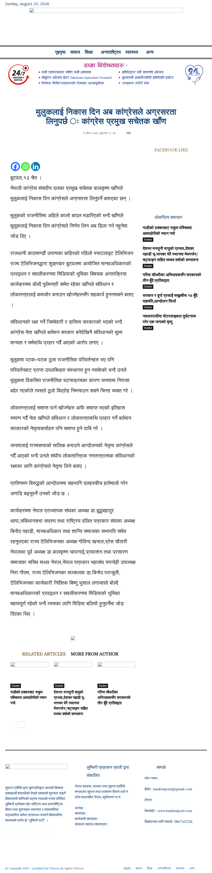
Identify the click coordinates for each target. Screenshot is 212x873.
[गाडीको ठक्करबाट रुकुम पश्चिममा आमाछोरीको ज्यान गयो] (29, 675)
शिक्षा (89, 52)
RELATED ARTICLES (44, 654)
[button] (200, 52)
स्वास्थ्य (131, 52)
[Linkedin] (35, 161)
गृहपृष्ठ (60, 52)
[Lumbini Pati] (106, 27)
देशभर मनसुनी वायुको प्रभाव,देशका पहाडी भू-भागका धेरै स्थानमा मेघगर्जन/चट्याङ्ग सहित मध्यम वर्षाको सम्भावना (71, 703)
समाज (75, 52)
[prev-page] (13, 724)
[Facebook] (177, 3)
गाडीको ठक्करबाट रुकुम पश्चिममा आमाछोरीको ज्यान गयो (28, 698)
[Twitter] (194, 3)
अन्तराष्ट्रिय (111, 52)
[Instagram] (186, 3)
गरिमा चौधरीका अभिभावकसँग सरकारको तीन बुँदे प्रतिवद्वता (113, 698)
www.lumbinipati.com (175, 810)
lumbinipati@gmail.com (172, 788)
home (15, 685)
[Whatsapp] (25, 161)
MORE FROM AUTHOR (94, 654)
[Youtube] (203, 3)
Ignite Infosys (74, 868)
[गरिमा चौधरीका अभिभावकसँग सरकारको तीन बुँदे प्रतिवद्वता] (116, 675)
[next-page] (22, 724)
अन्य (150, 52)
